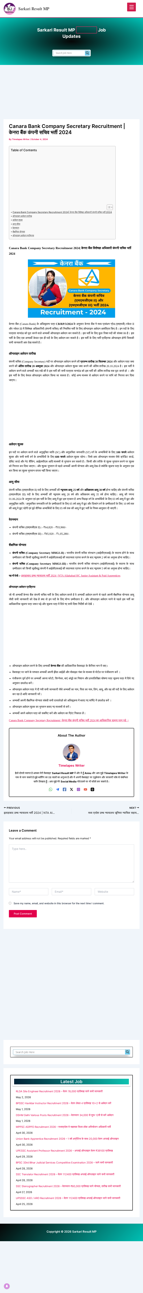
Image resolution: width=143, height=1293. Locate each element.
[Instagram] (78, 789)
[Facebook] (64, 789)
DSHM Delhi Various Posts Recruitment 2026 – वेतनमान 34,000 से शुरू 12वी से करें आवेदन (65, 1115)
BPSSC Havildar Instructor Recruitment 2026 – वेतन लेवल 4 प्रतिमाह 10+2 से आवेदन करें (63, 1103)
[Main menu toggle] (136, 8)
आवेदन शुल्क (18, 219)
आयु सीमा (16, 223)
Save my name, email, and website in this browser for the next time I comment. (59, 903)
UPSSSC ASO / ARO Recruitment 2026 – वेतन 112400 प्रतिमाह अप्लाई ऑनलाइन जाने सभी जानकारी (68, 1198)
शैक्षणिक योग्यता (19, 231)
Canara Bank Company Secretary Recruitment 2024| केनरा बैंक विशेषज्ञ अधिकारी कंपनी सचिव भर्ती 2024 (62, 212)
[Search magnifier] (87, 53)
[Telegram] (57, 789)
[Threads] (92, 789)
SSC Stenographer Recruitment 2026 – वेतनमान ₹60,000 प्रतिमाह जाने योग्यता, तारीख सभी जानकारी (68, 1186)
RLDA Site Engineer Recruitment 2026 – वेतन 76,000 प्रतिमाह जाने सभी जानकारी (59, 1091)
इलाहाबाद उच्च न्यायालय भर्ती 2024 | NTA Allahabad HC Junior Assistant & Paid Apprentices (70, 575)
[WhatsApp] (50, 789)
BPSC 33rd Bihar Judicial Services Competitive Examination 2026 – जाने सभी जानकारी (64, 1162)
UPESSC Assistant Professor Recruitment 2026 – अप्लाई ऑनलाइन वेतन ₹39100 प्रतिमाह (64, 1150)
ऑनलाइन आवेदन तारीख (22, 216)
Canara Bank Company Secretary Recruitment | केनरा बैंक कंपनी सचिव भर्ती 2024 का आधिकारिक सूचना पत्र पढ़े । (69, 720)
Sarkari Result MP (33, 8)
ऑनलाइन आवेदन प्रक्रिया (23, 235)
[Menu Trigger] (131, 7)
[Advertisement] (71, 93)
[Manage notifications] (7, 1286)
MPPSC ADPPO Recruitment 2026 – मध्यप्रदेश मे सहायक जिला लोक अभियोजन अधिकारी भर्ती (63, 1126)
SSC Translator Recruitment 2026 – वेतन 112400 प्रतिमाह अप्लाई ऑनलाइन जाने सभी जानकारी (65, 1174)
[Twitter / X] (71, 789)
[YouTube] (85, 789)
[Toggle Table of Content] (108, 207)
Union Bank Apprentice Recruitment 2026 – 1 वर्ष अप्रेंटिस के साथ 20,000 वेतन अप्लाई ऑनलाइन (67, 1138)
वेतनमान (16, 227)
